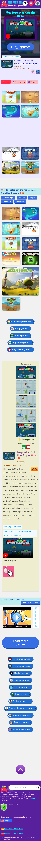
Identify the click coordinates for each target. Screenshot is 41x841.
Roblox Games (21, 673)
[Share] (38, 72)
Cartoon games (21, 680)
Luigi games (21, 694)
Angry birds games (21, 349)
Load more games (20, 642)
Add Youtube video (30, 603)
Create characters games (21, 708)
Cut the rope (8, 198)
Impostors (7, 202)
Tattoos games (21, 722)
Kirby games (21, 328)
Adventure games (21, 715)
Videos (32, 82)
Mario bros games (21, 659)
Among (22, 198)
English (8, 821)
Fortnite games (21, 687)
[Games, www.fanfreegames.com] (13, 3)
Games (6, 82)
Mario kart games (21, 666)
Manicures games (21, 729)
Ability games (21, 335)
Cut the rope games (21, 321)
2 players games (21, 701)
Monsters (20, 202)
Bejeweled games (21, 342)
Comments (19, 82)
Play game (20, 47)
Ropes (32, 198)
